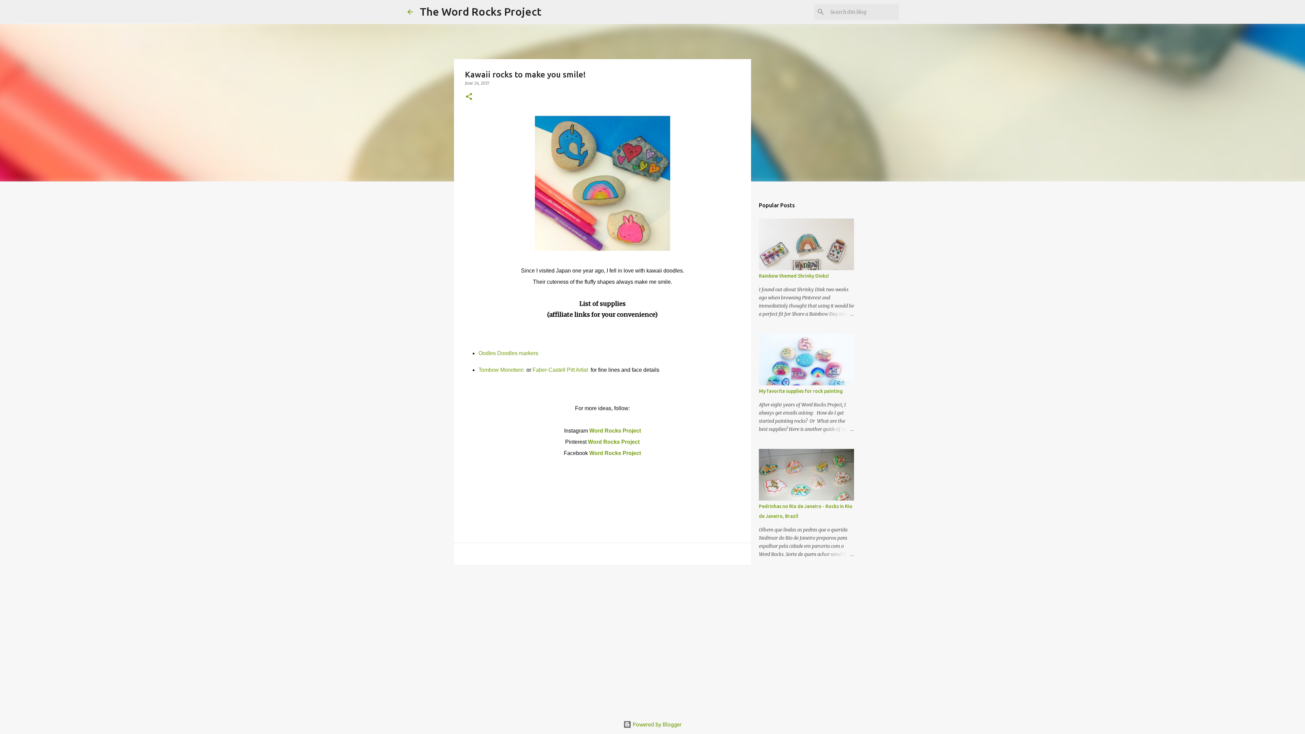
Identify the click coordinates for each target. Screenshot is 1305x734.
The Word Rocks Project (480, 11)
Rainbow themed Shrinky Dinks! (794, 276)
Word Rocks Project (615, 431)
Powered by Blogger (656, 724)
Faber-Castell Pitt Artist (561, 370)
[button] (469, 97)
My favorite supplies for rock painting (801, 391)
